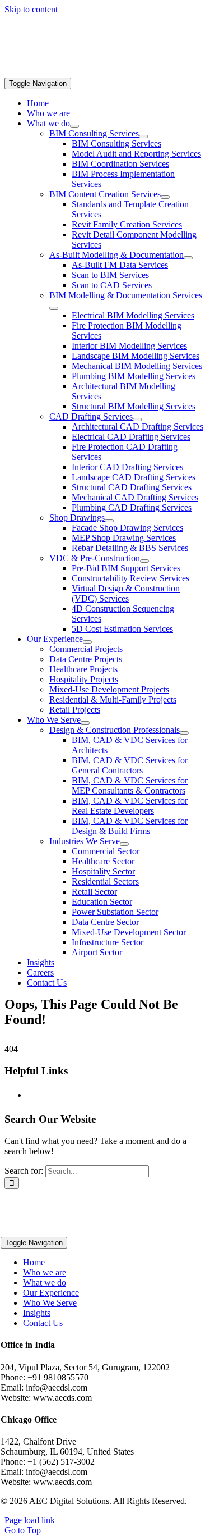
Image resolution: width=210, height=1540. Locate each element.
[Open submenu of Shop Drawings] (109, 520)
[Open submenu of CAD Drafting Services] (137, 419)
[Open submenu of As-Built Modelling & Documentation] (188, 257)
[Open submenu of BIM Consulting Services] (143, 136)
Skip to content (31, 9)
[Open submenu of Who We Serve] (85, 723)
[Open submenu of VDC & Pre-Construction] (144, 561)
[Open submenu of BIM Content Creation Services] (165, 197)
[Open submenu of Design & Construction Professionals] (184, 733)
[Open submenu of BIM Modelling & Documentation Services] (53, 308)
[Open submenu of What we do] (74, 126)
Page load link (29, 1520)
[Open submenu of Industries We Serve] (124, 844)
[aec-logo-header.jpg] (88, 72)
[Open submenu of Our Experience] (87, 642)
